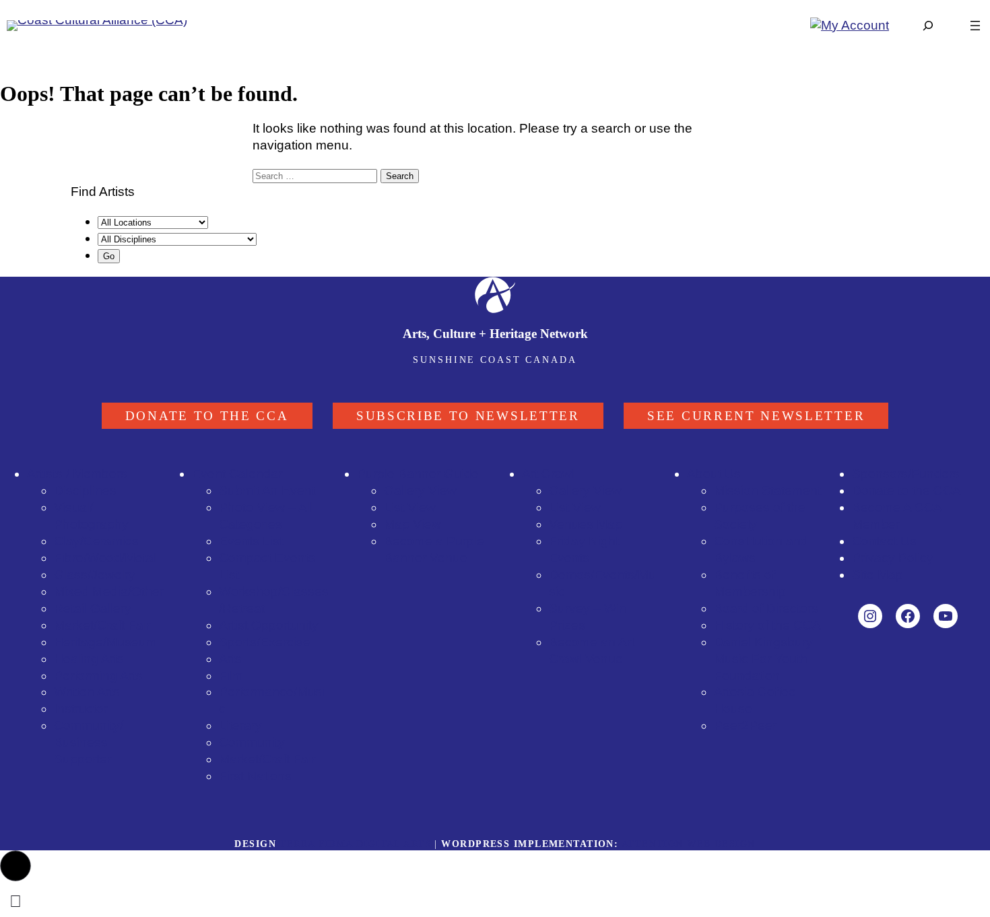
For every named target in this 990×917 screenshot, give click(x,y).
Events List (251, 541)
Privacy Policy (892, 558)
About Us (714, 474)
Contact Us (884, 541)
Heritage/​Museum (105, 642)
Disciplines (85, 490)
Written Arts (87, 692)
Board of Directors (766, 608)
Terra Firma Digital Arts (355, 843)
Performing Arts (98, 676)
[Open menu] (975, 26)
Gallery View (420, 490)
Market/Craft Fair (267, 759)
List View (410, 507)
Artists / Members (77, 474)
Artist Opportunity (269, 625)
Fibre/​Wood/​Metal (105, 558)
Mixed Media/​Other (109, 591)
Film (231, 676)
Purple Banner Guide (418, 474)
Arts (230, 659)
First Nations (255, 776)
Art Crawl (548, 474)
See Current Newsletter (756, 416)
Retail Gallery (92, 608)
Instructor (81, 709)
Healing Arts (89, 659)
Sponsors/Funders (906, 474)
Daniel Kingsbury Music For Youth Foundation (763, 659)
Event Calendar (237, 474)
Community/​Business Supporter (88, 742)
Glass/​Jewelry (94, 575)
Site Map (877, 575)
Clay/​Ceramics (96, 541)
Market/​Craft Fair (102, 625)
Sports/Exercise (264, 642)
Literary (240, 725)
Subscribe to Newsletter (468, 416)
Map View (412, 524)
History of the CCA (767, 625)
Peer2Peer (745, 725)
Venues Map (585, 524)
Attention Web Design (689, 843)
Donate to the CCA (207, 416)
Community (252, 742)
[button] (15, 865)
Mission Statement (767, 490)
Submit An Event (267, 490)
